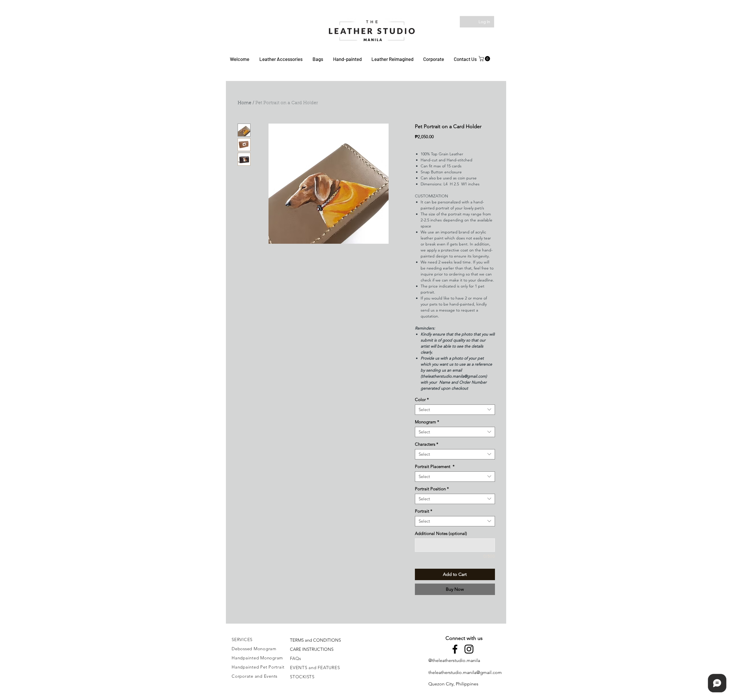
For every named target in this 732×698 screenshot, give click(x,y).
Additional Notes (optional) (441, 533)
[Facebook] (455, 649)
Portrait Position (432, 488)
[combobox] (455, 409)
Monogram (427, 422)
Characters (426, 444)
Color (422, 399)
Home (244, 103)
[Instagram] (469, 649)
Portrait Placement (435, 466)
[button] (280, 59)
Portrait (423, 511)
